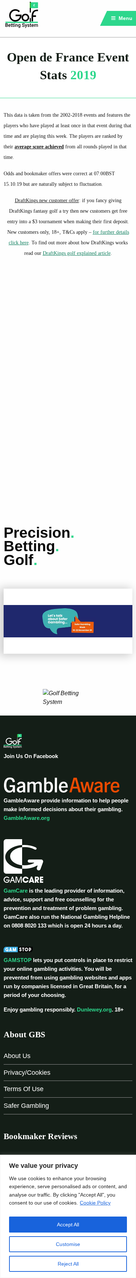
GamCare (16, 891)
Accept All (68, 1224)
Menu (124, 18)
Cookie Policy (95, 1203)
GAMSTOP (18, 960)
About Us (17, 1055)
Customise (68, 1244)
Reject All (68, 1264)
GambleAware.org (27, 818)
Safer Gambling (26, 1105)
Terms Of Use (24, 1089)
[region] (68, 1216)
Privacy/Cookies (27, 1072)
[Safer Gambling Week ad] (68, 621)
